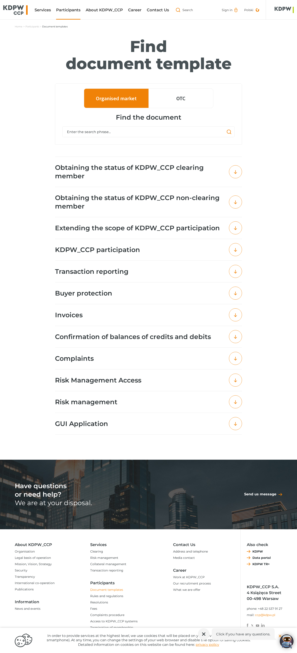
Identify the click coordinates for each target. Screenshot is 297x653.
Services (43, 10)
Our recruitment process (192, 583)
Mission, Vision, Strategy (33, 564)
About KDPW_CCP (104, 10)
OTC (180, 98)
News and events (27, 609)
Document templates (106, 590)
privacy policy (207, 645)
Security (21, 570)
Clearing (96, 551)
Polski (248, 10)
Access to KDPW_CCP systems (114, 621)
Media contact (184, 558)
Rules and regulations (106, 596)
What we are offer (186, 590)
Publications (24, 589)
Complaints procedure (107, 615)
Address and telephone (190, 551)
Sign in (227, 10)
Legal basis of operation (33, 558)
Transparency (25, 577)
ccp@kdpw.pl (265, 615)
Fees (93, 609)
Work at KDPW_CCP (189, 577)
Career (135, 10)
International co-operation (35, 583)
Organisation (25, 551)
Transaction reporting (106, 570)
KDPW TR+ (261, 564)
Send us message (260, 494)
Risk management (104, 558)
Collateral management (108, 564)
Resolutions (99, 602)
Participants (68, 10)
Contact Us (158, 10)
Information (27, 602)
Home (18, 26)
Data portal (261, 558)
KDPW (257, 551)
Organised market (116, 98)
